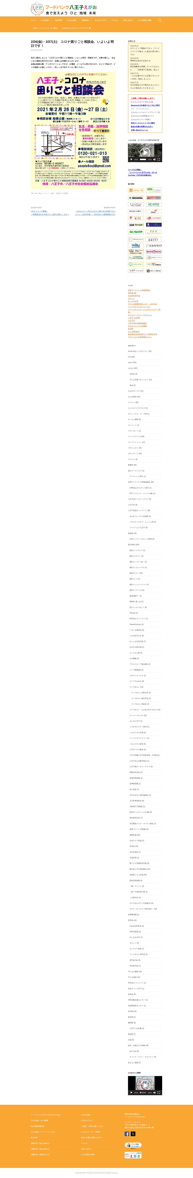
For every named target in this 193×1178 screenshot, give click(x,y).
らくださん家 (135, 653)
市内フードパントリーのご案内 (45, 28)
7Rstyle (132, 613)
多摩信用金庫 (135, 778)
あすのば (133, 1051)
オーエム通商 (133, 419)
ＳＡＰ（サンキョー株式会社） (141, 909)
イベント (46, 193)
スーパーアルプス (136, 715)
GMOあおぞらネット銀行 (139, 488)
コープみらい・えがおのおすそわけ (143, 710)
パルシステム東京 (136, 744)
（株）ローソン (136, 886)
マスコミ (131, 459)
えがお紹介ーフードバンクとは (43, 1132)
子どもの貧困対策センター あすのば (142, 304)
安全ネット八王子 (135, 989)
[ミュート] (154, 159)
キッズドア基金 (136, 949)
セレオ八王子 (135, 721)
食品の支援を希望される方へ (142, 127)
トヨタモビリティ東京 (138, 727)
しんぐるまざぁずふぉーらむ (139, 307)
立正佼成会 (134, 852)
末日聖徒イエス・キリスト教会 (141, 824)
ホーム (33, 20)
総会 (131, 385)
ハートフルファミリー (138, 738)
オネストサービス (136, 676)
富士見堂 (133, 789)
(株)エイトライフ (136, 550)
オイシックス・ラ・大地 (137, 414)
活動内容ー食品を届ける (40, 1149)
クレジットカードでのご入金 (142, 102)
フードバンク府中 (136, 476)
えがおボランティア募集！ (141, 119)
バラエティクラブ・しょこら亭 (141, 522)
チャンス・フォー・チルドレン (140, 315)
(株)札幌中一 (134, 596)
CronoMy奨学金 (134, 296)
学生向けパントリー (135, 983)
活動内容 (85, 20)
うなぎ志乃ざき (136, 636)
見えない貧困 (133, 1063)
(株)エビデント (135, 556)
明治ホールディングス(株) (139, 812)
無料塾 (130, 1023)
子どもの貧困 (133, 972)
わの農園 (133, 658)
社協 (129, 1040)
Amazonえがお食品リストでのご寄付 (145, 105)
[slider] (143, 159)
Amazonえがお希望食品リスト (142, 116)
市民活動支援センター (136, 1000)
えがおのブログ (101, 20)
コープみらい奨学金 (137, 954)
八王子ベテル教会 (136, 750)
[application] (145, 152)
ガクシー (131, 298)
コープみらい (135, 687)
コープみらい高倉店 (139, 704)
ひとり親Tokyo (133, 331)
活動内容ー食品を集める (40, 1143)
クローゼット (133, 431)
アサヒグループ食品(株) (139, 664)
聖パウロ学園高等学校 (138, 863)
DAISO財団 (134, 932)
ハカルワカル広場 (136, 732)
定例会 (130, 994)
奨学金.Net (132, 293)
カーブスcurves (136, 681)
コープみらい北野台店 (139, 693)
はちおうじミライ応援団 (137, 326)
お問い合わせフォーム (139, 130)
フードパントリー (135, 442)
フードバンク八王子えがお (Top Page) (46, 1115)
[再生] (131, 159)
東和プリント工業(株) (138, 829)
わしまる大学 (133, 301)
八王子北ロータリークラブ (138, 499)
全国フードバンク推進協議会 (139, 290)
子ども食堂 (132, 977)
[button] (145, 152)
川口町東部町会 (136, 801)
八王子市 (131, 320)
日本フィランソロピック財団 (141, 539)
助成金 (130, 533)
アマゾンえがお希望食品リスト (140, 337)
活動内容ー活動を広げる (40, 1155)
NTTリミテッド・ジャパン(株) (141, 493)
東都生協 (133, 835)
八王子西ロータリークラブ (140, 767)
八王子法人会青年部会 (138, 761)
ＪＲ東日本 (134, 898)
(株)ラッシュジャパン (138, 584)
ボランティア (133, 454)
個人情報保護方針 (38, 1126)
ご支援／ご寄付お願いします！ (143, 98)
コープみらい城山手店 (139, 698)
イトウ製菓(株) (135, 670)
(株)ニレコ (133, 579)
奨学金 (130, 920)
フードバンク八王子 (137, 528)
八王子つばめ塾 (134, 318)
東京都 (130, 329)
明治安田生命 (135, 818)
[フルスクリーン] (158, 159)
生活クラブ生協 (136, 841)
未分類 (130, 1011)
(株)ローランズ (135, 590)
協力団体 (58, 20)
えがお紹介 (45, 20)
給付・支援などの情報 (59, 193)
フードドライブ (134, 436)
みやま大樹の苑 (136, 647)
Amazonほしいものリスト (138, 351)
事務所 (130, 465)
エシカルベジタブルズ (136, 408)
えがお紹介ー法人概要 (39, 1120)
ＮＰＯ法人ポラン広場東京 (140, 903)
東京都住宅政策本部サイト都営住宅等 (142, 334)
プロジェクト (133, 448)
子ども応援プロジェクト (139, 380)
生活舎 (132, 846)
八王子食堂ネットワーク (137, 510)
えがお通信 (132, 397)
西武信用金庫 (135, 880)
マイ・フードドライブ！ (140, 109)
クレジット (132, 425)
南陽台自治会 (135, 772)
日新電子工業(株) (136, 806)
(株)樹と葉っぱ (135, 602)
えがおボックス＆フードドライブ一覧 (76, 28)
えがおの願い (72, 20)
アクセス (114, 20)
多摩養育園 (134, 784)
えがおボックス (134, 391)
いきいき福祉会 (136, 630)
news (40, 193)
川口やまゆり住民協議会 (139, 795)
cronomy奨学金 (135, 926)
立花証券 (133, 858)
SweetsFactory (135, 624)
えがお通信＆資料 (145, 20)
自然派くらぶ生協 (136, 875)
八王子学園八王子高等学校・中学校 (143, 755)
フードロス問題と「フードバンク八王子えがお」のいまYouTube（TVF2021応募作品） (142, 172)
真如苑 (130, 1034)
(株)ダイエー (134, 573)
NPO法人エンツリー (137, 619)
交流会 (132, 374)
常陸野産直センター (135, 1006)
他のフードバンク (135, 471)
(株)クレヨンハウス (137, 567)
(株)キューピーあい (137, 562)
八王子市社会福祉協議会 (137, 323)
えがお (130, 368)
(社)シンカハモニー (137, 607)
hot (36, 193)
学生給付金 (134, 966)
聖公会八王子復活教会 (138, 869)
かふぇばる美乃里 (136, 641)
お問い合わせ (128, 20)
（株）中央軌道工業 (137, 892)
